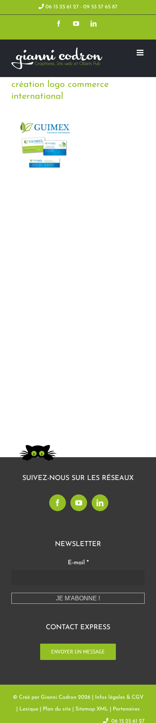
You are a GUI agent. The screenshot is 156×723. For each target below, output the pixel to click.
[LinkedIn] (100, 502)
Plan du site (57, 709)
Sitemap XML (91, 709)
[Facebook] (57, 502)
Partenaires (126, 709)
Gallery (57, 170)
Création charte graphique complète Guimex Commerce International (32, 170)
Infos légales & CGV (119, 697)
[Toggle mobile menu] (141, 53)
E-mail (78, 563)
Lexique (28, 709)
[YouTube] (78, 502)
